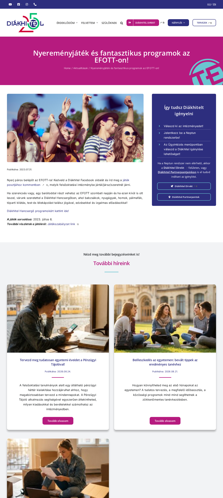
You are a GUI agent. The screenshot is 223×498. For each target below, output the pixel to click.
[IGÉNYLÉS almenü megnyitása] (183, 22)
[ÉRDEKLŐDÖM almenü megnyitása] (76, 22)
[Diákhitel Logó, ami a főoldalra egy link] (28, 22)
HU (209, 4)
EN (214, 4)
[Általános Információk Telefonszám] (35, 4)
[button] (121, 22)
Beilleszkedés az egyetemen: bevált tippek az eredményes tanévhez (165, 362)
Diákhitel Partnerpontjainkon (177, 172)
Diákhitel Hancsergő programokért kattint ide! (38, 211)
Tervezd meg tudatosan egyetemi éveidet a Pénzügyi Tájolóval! (58, 362)
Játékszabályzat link (63, 224)
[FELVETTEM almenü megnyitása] (96, 22)
